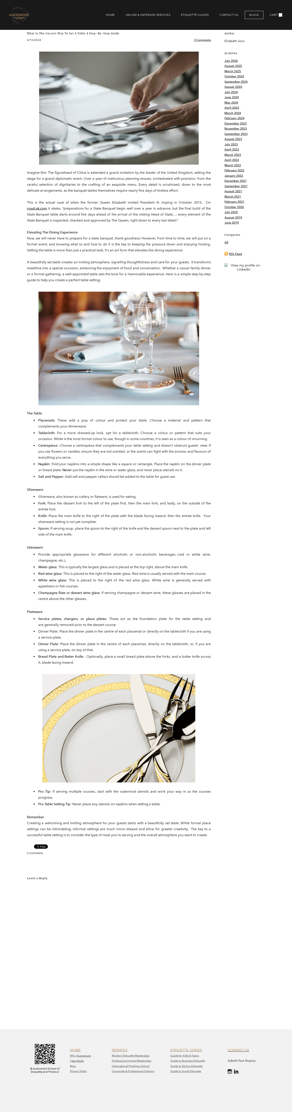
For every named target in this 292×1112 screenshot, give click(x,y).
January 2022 (233, 176)
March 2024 (232, 113)
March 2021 (232, 196)
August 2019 (233, 217)
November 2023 (235, 128)
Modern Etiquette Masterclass (130, 1055)
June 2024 (231, 97)
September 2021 (236, 186)
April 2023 (231, 149)
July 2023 (231, 144)
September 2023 (236, 134)
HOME (110, 14)
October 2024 (234, 76)
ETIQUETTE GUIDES (195, 14)
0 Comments (202, 40)
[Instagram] (230, 1071)
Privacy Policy (78, 1071)
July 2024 (231, 92)
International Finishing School (130, 1066)
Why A (74, 1055)
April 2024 (231, 108)
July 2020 (231, 212)
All (226, 242)
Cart (275, 14)
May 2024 (231, 102)
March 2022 (232, 165)
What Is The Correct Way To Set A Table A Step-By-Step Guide (73, 33)
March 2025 (232, 71)
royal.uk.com (37, 208)
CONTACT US (229, 14)
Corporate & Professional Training (133, 1071)
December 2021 (235, 181)
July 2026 (231, 61)
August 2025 (233, 66)
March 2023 (232, 155)
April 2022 (231, 160)
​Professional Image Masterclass (131, 1060)
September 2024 (236, 82)
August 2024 (233, 87)
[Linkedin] (236, 1071)
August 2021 (233, 191)
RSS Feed (235, 254)
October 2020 (234, 207)
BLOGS (254, 14)
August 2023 (233, 139)
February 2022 (234, 170)
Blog (73, 1066)
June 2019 (231, 222)
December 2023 (235, 123)
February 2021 (234, 202)
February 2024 (234, 118)
